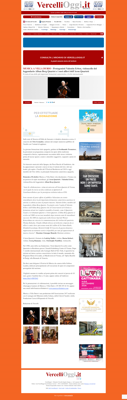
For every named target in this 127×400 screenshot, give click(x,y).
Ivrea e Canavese (27, 24)
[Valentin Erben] (31, 316)
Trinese (64, 24)
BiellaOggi (53, 29)
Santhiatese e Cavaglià (41, 24)
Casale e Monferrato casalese (30, 29)
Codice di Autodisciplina (71, 388)
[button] (101, 33)
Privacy (79, 388)
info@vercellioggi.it (53, 388)
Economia (47, 33)
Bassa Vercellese (77, 21)
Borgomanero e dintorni (58, 27)
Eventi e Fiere (73, 33)
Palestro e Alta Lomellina (83, 27)
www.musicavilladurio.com (58, 288)
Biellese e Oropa (88, 21)
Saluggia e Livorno (55, 24)
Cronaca (29, 33)
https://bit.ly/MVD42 (30, 278)
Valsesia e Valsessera (43, 27)
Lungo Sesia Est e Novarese (76, 24)
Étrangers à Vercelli (63, 33)
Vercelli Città (57, 21)
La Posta (80, 33)
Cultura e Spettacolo (38, 33)
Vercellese (67, 21)
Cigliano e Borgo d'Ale (29, 27)
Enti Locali (54, 33)
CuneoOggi (62, 29)
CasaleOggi (44, 29)
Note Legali (61, 388)
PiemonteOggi (72, 29)
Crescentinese (70, 27)
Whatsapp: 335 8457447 (89, 383)
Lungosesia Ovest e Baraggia (94, 24)
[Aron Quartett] (50, 316)
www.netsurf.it (68, 395)
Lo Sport (86, 33)
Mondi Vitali (93, 33)
